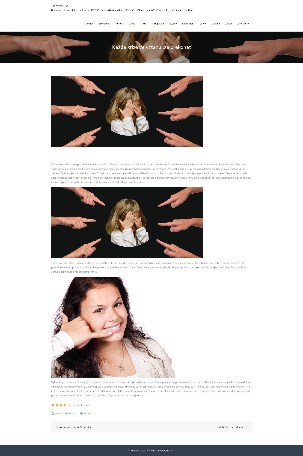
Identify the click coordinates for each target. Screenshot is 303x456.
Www (203, 23)
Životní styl (243, 23)
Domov (89, 23)
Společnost (188, 23)
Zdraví (228, 23)
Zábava (216, 23)
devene (58, 413)
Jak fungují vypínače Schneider (75, 427)
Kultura (120, 23)
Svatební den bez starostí (230, 427)
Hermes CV (59, 6)
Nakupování (158, 23)
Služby (173, 23)
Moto (143, 23)
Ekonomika (104, 23)
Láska (132, 23)
